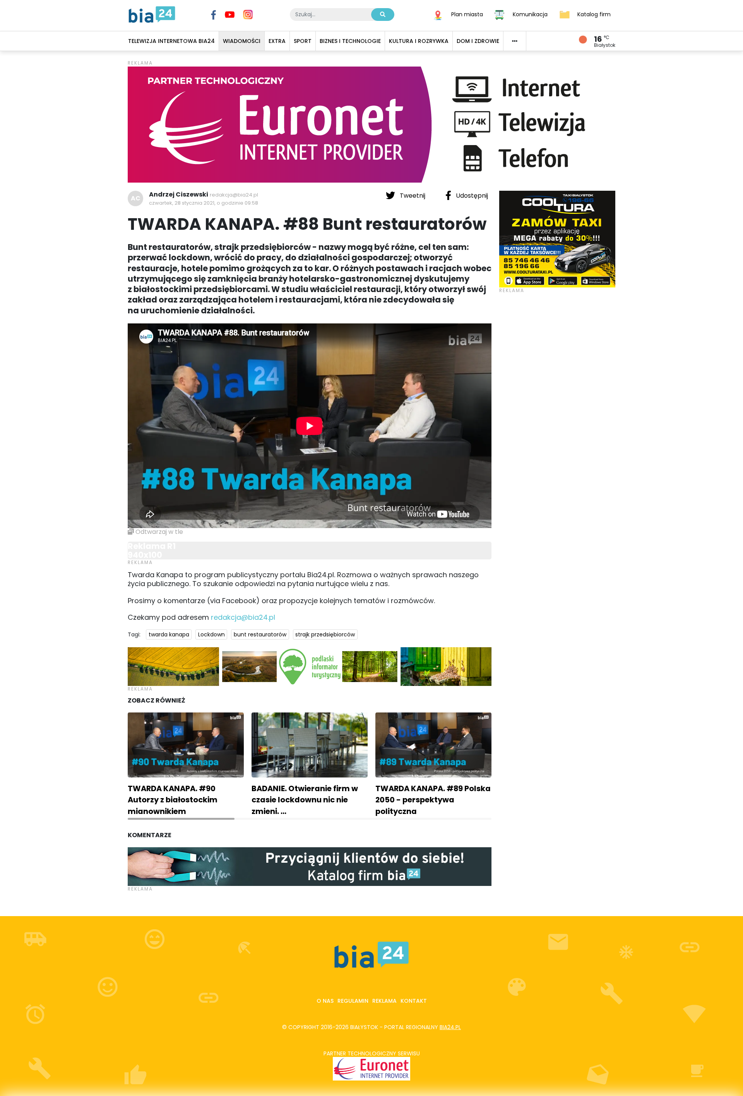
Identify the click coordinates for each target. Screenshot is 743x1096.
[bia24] (152, 14)
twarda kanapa (169, 634)
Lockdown (211, 634)
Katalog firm (594, 14)
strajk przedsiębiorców (325, 634)
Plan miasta (467, 14)
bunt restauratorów (260, 634)
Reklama (384, 1000)
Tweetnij (412, 195)
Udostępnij (471, 195)
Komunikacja (530, 14)
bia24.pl (450, 1027)
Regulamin (352, 1000)
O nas (325, 1000)
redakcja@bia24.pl (234, 194)
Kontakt (414, 1000)
